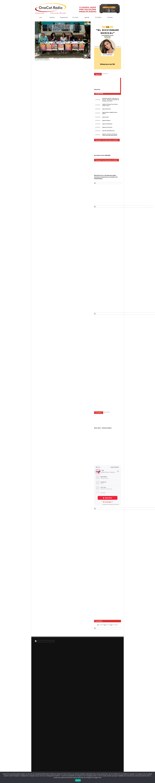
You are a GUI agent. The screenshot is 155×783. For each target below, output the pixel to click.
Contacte (110, 17)
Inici (40, 17)
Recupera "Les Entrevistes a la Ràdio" (107, 140)
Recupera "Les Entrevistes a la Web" (107, 160)
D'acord (78, 780)
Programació (64, 17)
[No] (153, 777)
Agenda (86, 17)
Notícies (52, 17)
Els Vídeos (98, 17)
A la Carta (75, 17)
